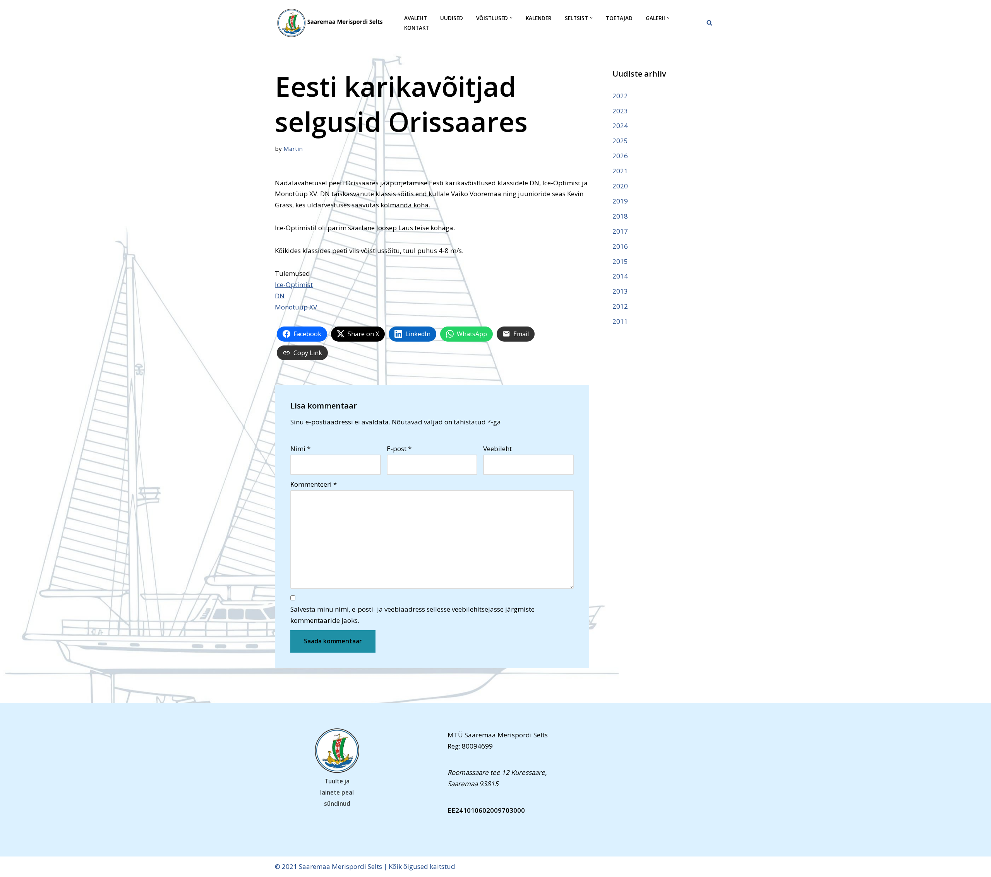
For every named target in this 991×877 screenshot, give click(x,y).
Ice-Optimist (294, 284)
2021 (620, 170)
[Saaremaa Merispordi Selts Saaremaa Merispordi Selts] (333, 23)
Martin (293, 148)
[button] (511, 18)
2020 (620, 185)
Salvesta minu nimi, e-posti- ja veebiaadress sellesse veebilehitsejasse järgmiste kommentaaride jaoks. (412, 615)
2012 (620, 306)
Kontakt (416, 27)
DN (280, 295)
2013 (620, 291)
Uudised (451, 18)
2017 (620, 231)
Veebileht (497, 448)
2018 (620, 216)
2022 (620, 95)
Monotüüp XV (296, 307)
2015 (620, 261)
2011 (620, 321)
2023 (620, 110)
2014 (620, 276)
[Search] (709, 23)
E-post (399, 448)
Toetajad (619, 18)
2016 (620, 246)
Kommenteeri (313, 484)
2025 (620, 140)
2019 (620, 201)
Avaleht (415, 18)
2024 (620, 125)
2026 (620, 155)
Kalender (539, 18)
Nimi (300, 448)
